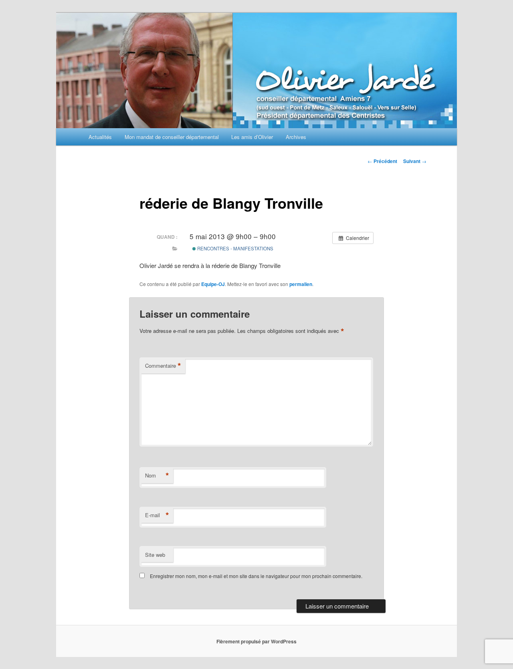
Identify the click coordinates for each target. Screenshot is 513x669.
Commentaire (163, 365)
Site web (155, 554)
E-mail (157, 515)
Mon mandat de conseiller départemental (172, 137)
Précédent (382, 161)
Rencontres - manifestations (234, 248)
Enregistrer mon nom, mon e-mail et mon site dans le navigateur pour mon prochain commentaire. (256, 575)
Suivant (414, 161)
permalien (300, 284)
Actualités (100, 137)
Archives (296, 137)
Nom (157, 475)
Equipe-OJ (213, 284)
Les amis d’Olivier (252, 137)
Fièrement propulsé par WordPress (256, 641)
